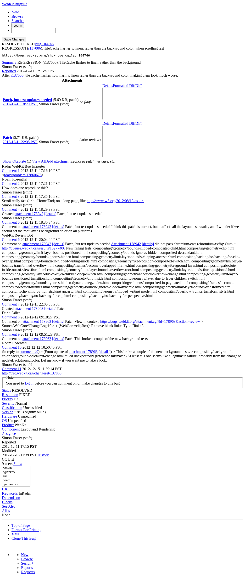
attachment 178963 (29, 308)
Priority (7, 399)
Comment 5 (11, 222)
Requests (28, 572)
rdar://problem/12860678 (23, 175)
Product (8, 425)
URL (6, 489)
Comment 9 (11, 334)
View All (39, 161)
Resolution (10, 395)
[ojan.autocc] (16, 484)
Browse (17, 16)
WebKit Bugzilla (14, 4)
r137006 (34, 48)
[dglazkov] (16, 472)
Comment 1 (11, 171)
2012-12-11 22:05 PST (20, 142)
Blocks (7, 502)
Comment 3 (11, 196)
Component (11, 429)
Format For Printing (26, 530)
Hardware (9, 416)
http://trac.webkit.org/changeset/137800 (31, 373)
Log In (17, 25)
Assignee (9, 433)
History (43, 455)
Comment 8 (11, 317)
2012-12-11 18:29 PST (20, 104)
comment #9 (29, 352)
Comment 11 (11, 369)
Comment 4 (11, 209)
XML (15, 534)
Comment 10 (12, 347)
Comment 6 (11, 240)
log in (29, 383)
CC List (8, 459)
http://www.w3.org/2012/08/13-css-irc (115, 201)
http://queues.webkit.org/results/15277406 (33, 248)
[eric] (16, 476)
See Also (8, 506)
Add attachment (58, 161)
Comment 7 (11, 304)
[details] (50, 214)
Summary (9, 62)
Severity (8, 403)
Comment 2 (11, 183)
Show (17, 464)
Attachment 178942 (126, 244)
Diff (138, 86)
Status (6, 390)
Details (107, 86)
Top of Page (20, 525)
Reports (27, 568)
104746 (48, 44)
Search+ (17, 21)
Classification (12, 408)
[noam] (16, 480)
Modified (9, 451)
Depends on (11, 498)
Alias (6, 511)
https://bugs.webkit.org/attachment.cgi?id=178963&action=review (150, 321)
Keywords (10, 493)
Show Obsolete (14, 161)
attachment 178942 (29, 214)
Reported (9, 71)
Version (7, 412)
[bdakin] (16, 468)
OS (4, 421)
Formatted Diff (124, 86)
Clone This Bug (23, 538)
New (15, 12)
